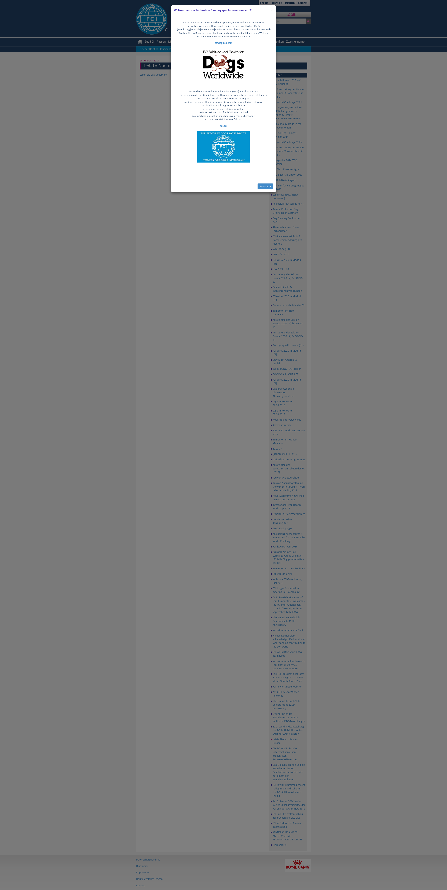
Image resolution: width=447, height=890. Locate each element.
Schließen (265, 186)
